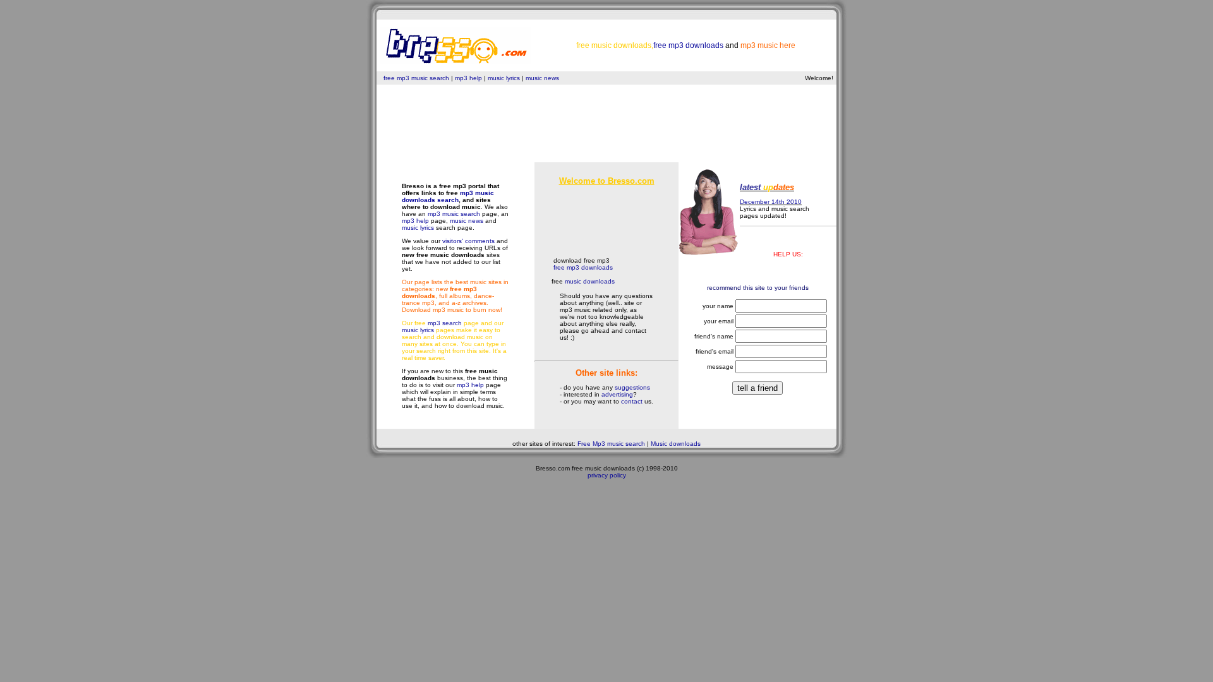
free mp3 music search (416, 78)
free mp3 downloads (583, 267)
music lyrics (505, 78)
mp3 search (445, 323)
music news (542, 78)
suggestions (632, 387)
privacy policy (607, 475)
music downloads (590, 281)
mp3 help (468, 78)
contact (632, 401)
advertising (617, 394)
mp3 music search (454, 213)
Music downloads (676, 443)
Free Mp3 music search (611, 443)
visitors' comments (468, 240)
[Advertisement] (606, 133)
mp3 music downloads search (448, 196)
